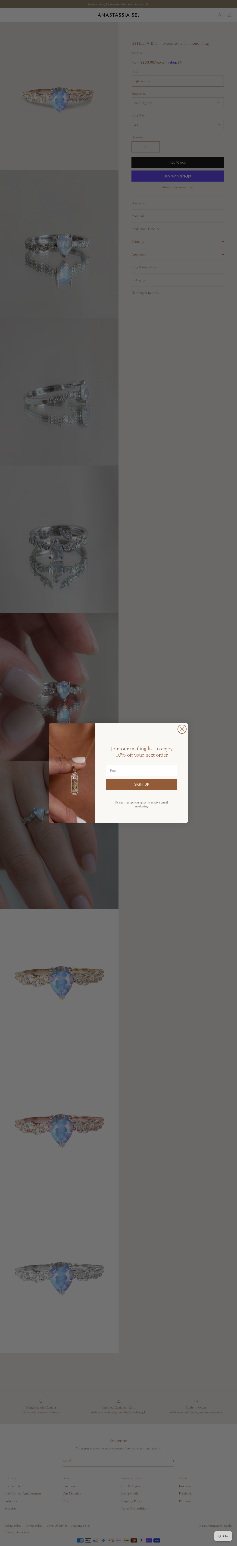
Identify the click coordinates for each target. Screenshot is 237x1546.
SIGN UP (141, 784)
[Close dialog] (182, 729)
